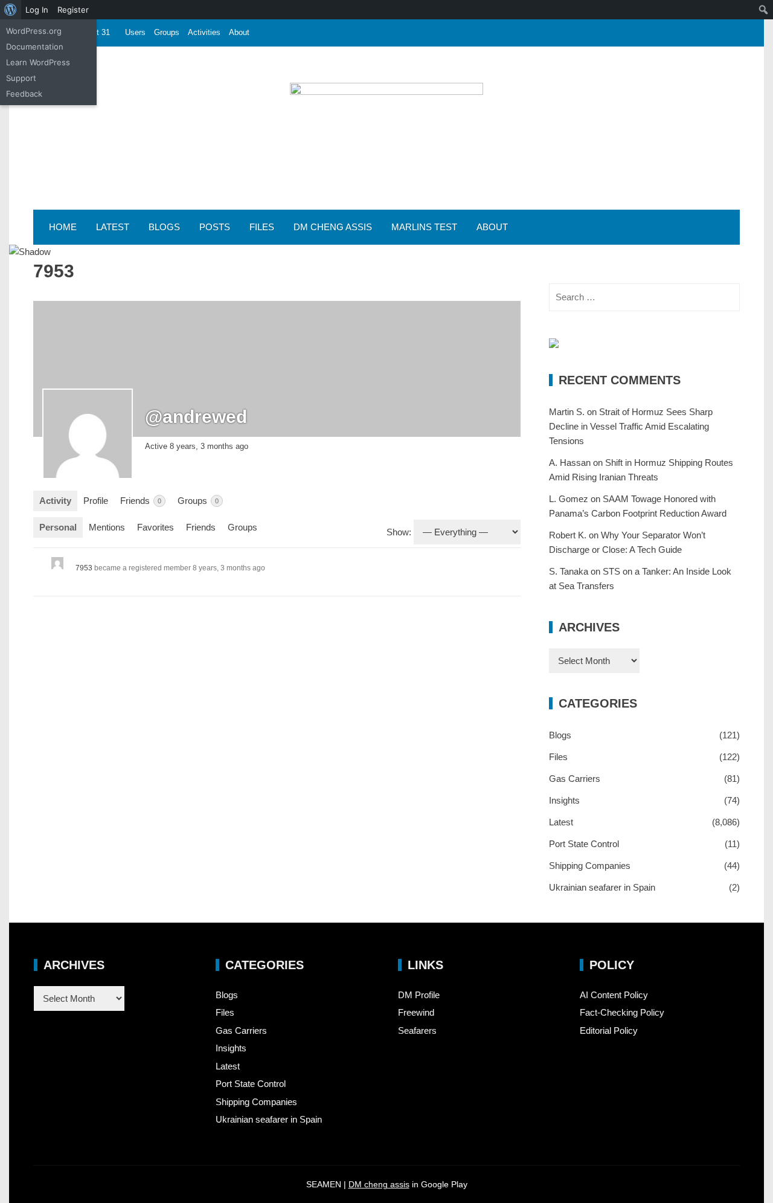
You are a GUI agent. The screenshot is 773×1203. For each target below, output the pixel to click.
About (239, 32)
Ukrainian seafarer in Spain (602, 887)
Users (135, 32)
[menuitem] (10, 9)
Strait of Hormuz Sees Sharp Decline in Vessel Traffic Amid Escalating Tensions (631, 426)
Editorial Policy (609, 1030)
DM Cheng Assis (332, 227)
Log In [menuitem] (36, 10)
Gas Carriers (574, 778)
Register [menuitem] (73, 10)
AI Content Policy (614, 995)
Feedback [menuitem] (24, 93)
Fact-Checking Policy (622, 1012)
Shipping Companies (589, 865)
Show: (398, 532)
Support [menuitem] (21, 78)
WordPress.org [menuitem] (34, 31)
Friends (140, 500)
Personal (58, 527)
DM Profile (419, 995)
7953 (83, 568)
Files (261, 227)
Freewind (416, 1012)
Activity (55, 500)
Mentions (107, 527)
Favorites (155, 527)
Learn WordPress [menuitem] (38, 62)
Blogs (164, 227)
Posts (214, 227)
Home (63, 227)
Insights (564, 800)
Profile (95, 500)
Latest (112, 227)
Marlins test (424, 227)
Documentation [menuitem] (34, 46)
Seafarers (417, 1030)
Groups (166, 32)
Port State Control (584, 844)
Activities (204, 32)
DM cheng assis (378, 1184)
